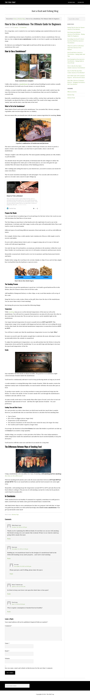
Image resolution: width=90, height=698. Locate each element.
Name (7, 643)
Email (7, 651)
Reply (9, 538)
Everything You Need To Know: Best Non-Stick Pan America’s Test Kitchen (76, 40)
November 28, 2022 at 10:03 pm (22, 566)
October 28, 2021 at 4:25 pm (19, 527)
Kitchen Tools (71, 97)
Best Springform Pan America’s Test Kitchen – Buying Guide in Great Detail (76, 61)
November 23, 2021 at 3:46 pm (20, 549)
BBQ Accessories (72, 91)
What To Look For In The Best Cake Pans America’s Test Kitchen (76, 47)
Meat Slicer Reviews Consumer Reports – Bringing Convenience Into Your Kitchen (76, 82)
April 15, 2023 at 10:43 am (18, 586)
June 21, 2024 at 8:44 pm (18, 604)
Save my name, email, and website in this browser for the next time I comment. (29, 668)
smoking (11, 312)
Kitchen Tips (15, 514)
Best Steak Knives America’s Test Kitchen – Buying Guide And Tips (76, 54)
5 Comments (23, 27)
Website (7, 658)
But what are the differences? (13, 476)
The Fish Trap (10, 2)
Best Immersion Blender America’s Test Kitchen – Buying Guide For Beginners (76, 34)
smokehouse (24, 84)
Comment (8, 626)
